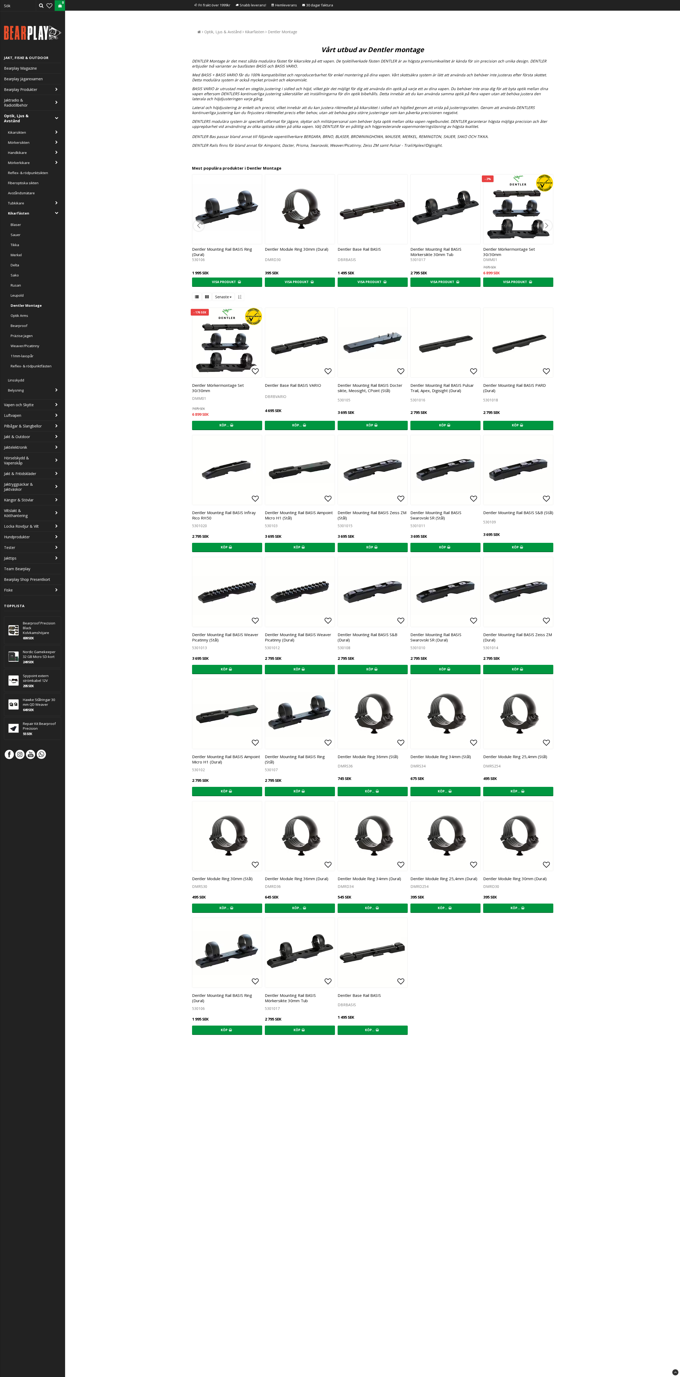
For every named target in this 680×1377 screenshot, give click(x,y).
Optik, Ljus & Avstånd (16, 118)
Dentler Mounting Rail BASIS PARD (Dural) (514, 388)
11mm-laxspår (22, 356)
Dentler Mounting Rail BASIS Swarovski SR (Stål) (435, 515)
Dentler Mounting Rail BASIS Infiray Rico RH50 (224, 515)
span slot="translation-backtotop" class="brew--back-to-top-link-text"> (675, 1372)
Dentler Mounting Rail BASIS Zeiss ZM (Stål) (372, 515)
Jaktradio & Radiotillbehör (16, 103)
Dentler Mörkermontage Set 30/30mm (509, 251)
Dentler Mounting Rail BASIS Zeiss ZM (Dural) (517, 637)
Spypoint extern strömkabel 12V (36, 678)
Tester (9, 547)
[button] (49, 5)
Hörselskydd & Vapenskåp (16, 460)
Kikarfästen (18, 213)
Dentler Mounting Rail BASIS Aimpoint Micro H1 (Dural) (226, 759)
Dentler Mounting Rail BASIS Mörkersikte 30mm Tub (435, 251)
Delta (15, 265)
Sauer (15, 234)
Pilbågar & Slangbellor (23, 426)
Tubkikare (16, 203)
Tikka (15, 244)
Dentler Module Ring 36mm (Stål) (368, 756)
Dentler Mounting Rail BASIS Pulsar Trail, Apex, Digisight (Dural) (442, 388)
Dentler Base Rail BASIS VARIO (293, 385)
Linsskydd (16, 380)
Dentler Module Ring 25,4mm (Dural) (443, 878)
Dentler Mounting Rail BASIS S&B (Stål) (518, 512)
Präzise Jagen (22, 335)
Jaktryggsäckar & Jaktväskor (18, 487)
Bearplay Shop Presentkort (27, 579)
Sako (15, 275)
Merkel (16, 255)
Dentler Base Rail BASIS (359, 249)
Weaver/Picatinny (25, 345)
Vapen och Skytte (19, 404)
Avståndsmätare (21, 193)
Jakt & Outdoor (17, 436)
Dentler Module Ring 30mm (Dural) (296, 249)
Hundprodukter (17, 536)
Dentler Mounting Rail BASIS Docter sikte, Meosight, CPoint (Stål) (370, 388)
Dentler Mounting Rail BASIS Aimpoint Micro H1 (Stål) (299, 515)
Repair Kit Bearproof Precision (39, 726)
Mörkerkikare (19, 162)
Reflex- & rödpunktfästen (31, 366)
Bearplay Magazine (20, 68)
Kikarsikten (17, 132)
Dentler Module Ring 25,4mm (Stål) (515, 756)
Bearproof (19, 325)
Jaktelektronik (15, 447)
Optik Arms (19, 315)
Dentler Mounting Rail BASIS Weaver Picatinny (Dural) (298, 637)
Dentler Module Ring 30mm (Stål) (222, 878)
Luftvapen (12, 415)
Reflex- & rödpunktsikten (28, 172)
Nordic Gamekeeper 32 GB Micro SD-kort (39, 654)
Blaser (16, 224)
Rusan (16, 285)
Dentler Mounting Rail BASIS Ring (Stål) (295, 759)
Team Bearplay (17, 568)
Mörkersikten (18, 142)
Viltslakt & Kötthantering (16, 513)
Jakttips (10, 558)
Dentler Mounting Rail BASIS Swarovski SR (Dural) (435, 637)
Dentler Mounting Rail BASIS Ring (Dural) (222, 251)
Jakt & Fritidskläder (20, 473)
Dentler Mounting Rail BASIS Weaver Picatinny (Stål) (225, 637)
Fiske (8, 590)
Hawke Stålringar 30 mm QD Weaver (39, 702)
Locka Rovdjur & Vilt (21, 526)
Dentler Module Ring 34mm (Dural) (369, 878)
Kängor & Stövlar (18, 499)
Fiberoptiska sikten (23, 182)
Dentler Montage (26, 305)
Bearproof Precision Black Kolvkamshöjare (39, 628)
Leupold (17, 295)
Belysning (16, 390)
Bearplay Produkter (20, 89)
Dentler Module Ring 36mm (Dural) (296, 878)
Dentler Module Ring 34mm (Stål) (440, 756)
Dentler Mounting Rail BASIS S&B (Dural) (367, 637)
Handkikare (17, 152)
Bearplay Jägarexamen (23, 78)
